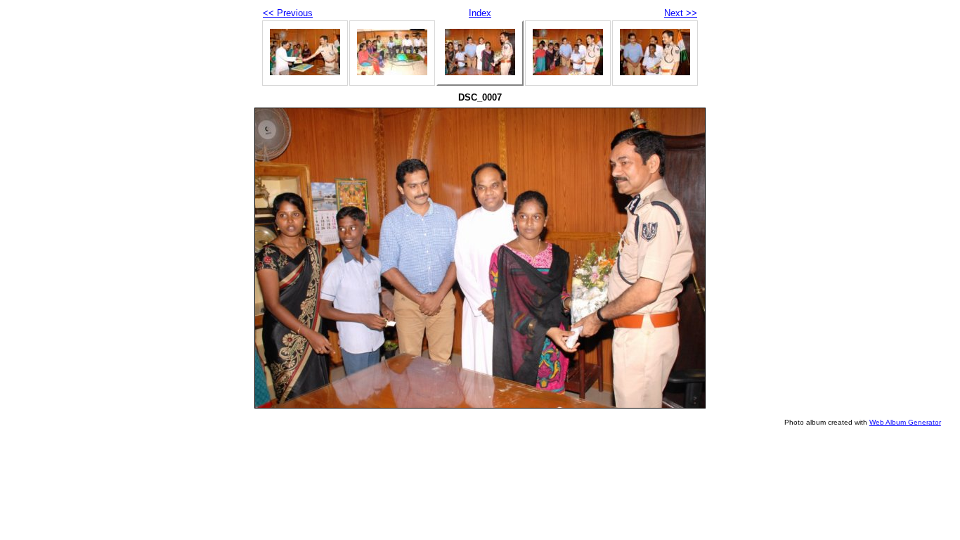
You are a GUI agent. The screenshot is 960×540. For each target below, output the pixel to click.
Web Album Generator (905, 422)
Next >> (680, 13)
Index (480, 13)
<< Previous (288, 13)
